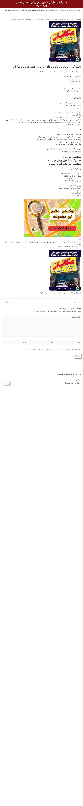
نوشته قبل (78, 302)
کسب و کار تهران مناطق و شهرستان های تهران (66, 19)
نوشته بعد (4, 302)
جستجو (78, 380)
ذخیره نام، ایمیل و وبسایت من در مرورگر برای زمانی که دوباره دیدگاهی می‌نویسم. (51, 349)
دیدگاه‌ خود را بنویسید (17, 19)
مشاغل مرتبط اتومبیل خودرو (41, 19)
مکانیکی (28, 19)
